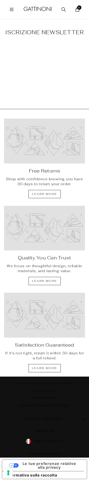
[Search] (63, 9)
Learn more (44, 194)
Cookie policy (44, 398)
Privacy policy (44, 390)
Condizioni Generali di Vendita (44, 383)
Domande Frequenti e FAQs (44, 405)
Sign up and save (43, 419)
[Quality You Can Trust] (44, 228)
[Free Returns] (44, 141)
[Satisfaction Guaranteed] (44, 315)
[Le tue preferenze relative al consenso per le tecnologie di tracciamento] (8, 472)
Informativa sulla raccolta (31, 475)
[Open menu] (11, 9)
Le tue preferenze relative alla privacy (49, 465)
